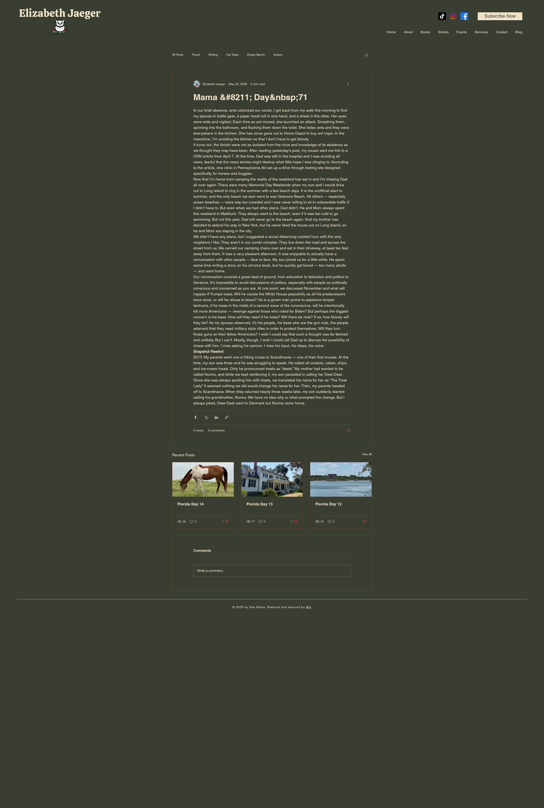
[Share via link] (227, 417)
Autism (278, 54)
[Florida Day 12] (341, 479)
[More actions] (348, 84)
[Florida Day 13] (272, 479)
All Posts (177, 54)
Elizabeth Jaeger (61, 13)
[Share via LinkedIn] (216, 417)
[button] (500, 16)
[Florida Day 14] (203, 479)
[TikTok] (442, 16)
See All (367, 454)
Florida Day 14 (190, 504)
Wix (308, 607)
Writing (213, 54)
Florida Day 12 (328, 504)
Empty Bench (256, 54)
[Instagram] (453, 16)
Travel (196, 54)
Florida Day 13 (259, 504)
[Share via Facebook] (195, 417)
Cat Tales (232, 54)
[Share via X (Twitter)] (206, 417)
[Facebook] (464, 16)
